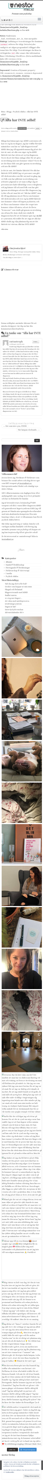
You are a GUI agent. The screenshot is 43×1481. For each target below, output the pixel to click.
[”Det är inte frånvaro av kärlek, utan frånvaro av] (22, 678)
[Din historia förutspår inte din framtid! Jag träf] (22, 1384)
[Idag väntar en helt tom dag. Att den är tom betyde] (22, 1301)
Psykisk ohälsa (19, 112)
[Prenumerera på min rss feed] (2, 20)
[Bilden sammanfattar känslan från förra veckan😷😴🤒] (22, 761)
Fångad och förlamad (13, 589)
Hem (3, 112)
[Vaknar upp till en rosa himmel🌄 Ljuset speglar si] (22, 1259)
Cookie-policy (10, 1472)
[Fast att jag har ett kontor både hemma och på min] (22, 720)
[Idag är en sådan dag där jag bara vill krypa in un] (22, 803)
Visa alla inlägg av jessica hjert (12, 257)
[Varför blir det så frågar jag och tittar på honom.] (22, 1135)
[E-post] (5, 20)
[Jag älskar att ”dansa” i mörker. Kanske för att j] (22, 1342)
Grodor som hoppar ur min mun (18, 587)
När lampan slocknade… (29, 430)
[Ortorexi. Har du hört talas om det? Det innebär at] (22, 1093)
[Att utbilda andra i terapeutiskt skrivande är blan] (22, 1425)
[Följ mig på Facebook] (9, 20)
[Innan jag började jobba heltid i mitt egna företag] (22, 969)
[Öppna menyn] (39, 19)
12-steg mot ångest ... (13, 598)
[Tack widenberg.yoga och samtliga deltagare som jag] (22, 1052)
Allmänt (9, 562)
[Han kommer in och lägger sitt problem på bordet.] (22, 886)
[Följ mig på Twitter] (7, 20)
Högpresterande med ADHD (16, 592)
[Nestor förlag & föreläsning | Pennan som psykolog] (21, 6)
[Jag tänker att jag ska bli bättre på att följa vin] (22, 1176)
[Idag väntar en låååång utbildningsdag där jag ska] (22, 636)
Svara (36, 341)
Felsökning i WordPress (15, 56)
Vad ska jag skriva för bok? (16, 584)
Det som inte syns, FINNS (15, 426)
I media (9, 573)
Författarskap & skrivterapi (17, 571)
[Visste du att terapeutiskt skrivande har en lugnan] (22, 927)
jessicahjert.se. (25, 483)
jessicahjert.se (7, 539)
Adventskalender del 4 (14, 612)
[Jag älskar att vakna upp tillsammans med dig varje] (22, 1010)
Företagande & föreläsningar (18, 568)
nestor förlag (8, 1454)
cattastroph (16, 341)
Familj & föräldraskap (15, 565)
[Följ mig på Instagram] (12, 20)
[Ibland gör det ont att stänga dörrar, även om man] (22, 1218)
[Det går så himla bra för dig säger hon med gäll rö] (22, 844)
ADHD (37, 128)
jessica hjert (14, 131)
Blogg (9, 112)
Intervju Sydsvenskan (14, 610)
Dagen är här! (10, 607)
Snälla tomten (11, 595)
